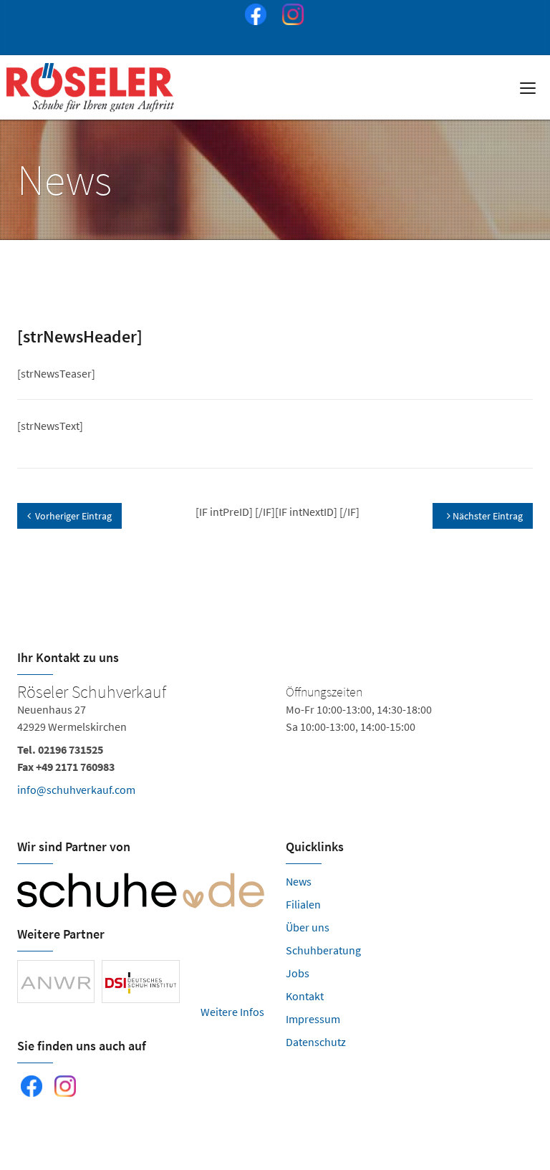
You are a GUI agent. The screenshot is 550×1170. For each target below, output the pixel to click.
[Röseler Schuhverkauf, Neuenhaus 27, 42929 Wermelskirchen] (275, 744)
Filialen (303, 904)
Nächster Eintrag (486, 515)
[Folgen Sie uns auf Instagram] (290, 16)
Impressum (313, 1019)
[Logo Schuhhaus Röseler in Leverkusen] (91, 87)
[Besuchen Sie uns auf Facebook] (253, 16)
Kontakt (305, 996)
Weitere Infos (232, 1011)
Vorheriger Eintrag (73, 515)
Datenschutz (316, 1042)
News (299, 881)
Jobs (297, 973)
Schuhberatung (323, 950)
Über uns (307, 927)
